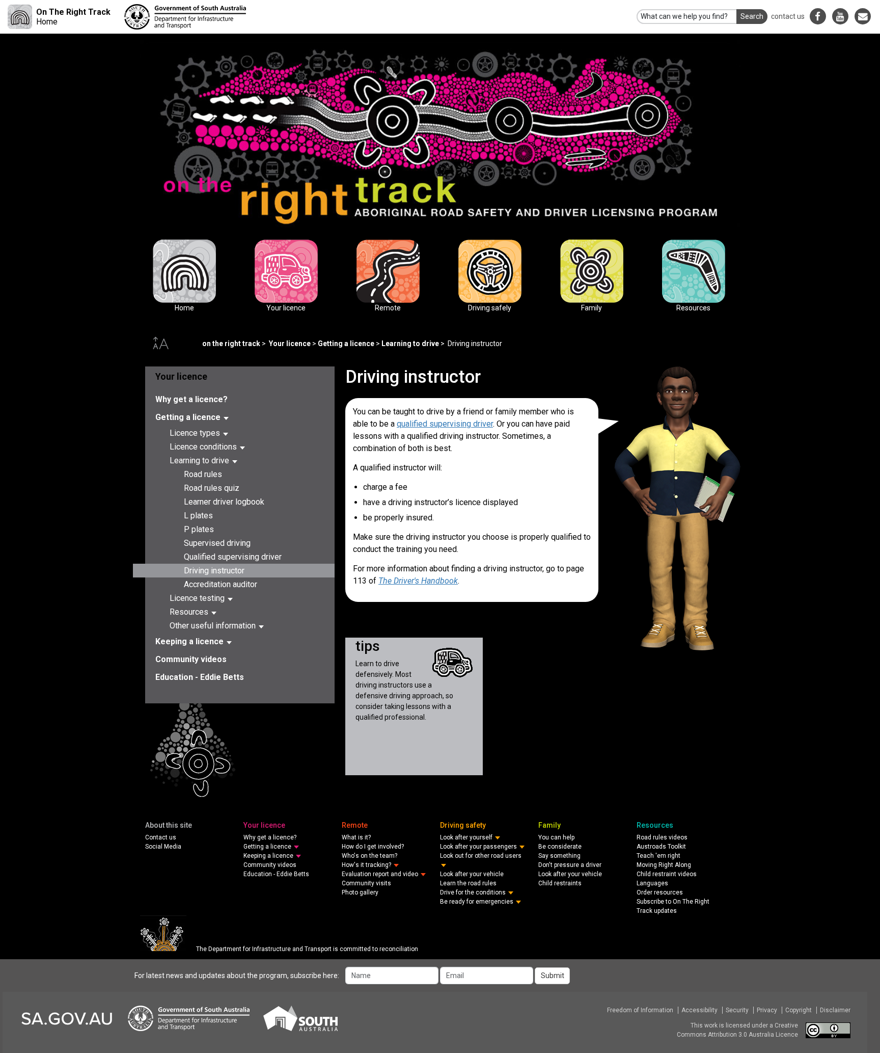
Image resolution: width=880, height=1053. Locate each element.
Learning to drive (410, 343)
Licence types (196, 433)
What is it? (356, 837)
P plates (199, 529)
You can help (556, 837)
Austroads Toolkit (661, 846)
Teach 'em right (658, 855)
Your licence (286, 271)
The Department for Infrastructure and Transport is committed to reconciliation (307, 949)
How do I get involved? (373, 846)
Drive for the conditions (473, 892)
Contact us (160, 837)
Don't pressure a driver (569, 864)
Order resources (660, 892)
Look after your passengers (479, 846)
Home (184, 271)
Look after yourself (467, 837)
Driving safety (463, 825)
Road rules (203, 474)
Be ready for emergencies (477, 901)
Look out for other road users (480, 855)
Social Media (163, 846)
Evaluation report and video (381, 874)
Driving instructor (214, 570)
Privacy (767, 1010)
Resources (693, 271)
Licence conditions (204, 447)
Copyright (798, 1010)
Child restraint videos (667, 874)
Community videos (191, 659)
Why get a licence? (191, 399)
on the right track (231, 343)
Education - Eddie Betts (199, 677)
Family (591, 271)
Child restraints (560, 883)
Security (737, 1010)
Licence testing (198, 598)
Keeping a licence (190, 641)
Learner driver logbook (224, 502)
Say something (559, 855)
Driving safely (489, 271)
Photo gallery (360, 892)
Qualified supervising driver (233, 557)
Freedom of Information (640, 1010)
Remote (388, 271)
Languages (652, 883)
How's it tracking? (367, 864)
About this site (168, 825)
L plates (198, 515)
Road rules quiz (211, 488)
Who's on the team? (369, 855)
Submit (552, 975)
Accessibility (699, 1010)
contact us (788, 16)
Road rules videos (662, 837)
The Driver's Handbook (418, 581)
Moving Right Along (664, 864)
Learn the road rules (468, 883)
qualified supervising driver (445, 424)
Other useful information (214, 625)
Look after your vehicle (472, 874)
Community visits (366, 883)
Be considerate (560, 846)
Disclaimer (835, 1010)
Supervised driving (217, 543)
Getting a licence (346, 343)
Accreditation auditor (220, 584)
